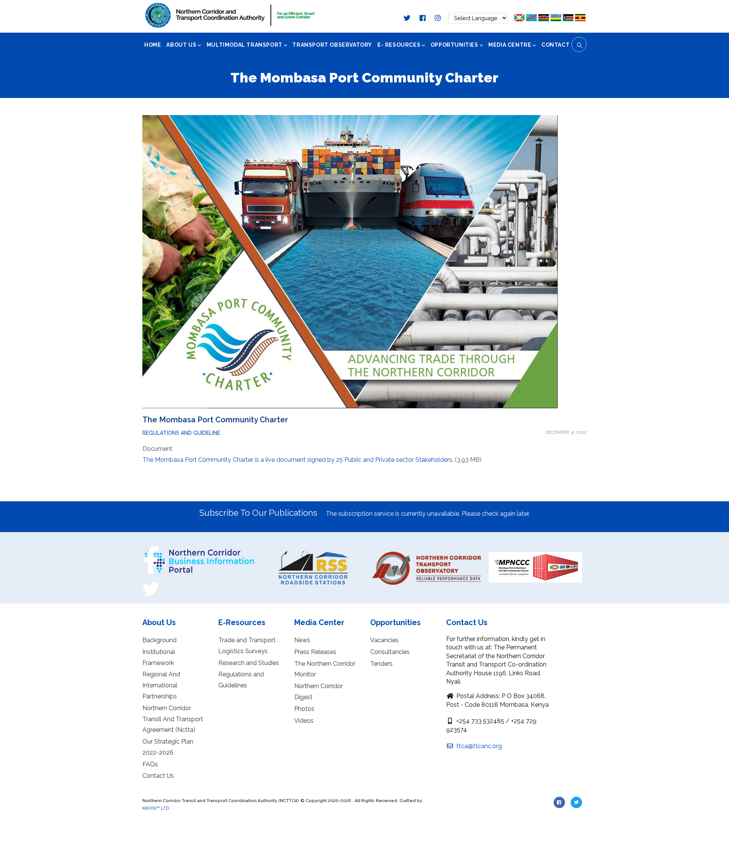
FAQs (150, 764)
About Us (181, 45)
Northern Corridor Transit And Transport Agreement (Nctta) (172, 719)
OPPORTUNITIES (454, 45)
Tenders (381, 663)
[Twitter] (150, 583)
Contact (555, 45)
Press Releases (315, 651)
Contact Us (158, 775)
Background (159, 640)
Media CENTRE (509, 45)
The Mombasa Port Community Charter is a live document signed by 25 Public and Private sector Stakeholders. (297, 459)
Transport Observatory (332, 45)
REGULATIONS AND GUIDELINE (181, 433)
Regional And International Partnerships (161, 685)
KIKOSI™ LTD (155, 808)
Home (152, 45)
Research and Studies (248, 662)
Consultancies (390, 651)
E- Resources (398, 45)
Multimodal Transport (244, 45)
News (302, 640)
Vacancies (384, 640)
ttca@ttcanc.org (478, 746)
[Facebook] (150, 549)
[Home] (230, 15)
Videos (304, 720)
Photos (304, 708)
